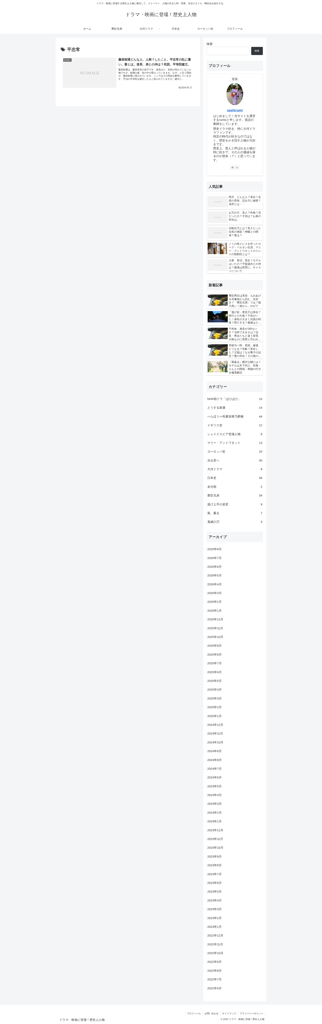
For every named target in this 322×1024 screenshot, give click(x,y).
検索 (210, 44)
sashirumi (235, 110)
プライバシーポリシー (251, 1013)
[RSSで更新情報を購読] (237, 167)
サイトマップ (229, 1013)
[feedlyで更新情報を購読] (232, 167)
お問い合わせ (211, 1013)
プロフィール (194, 1013)
